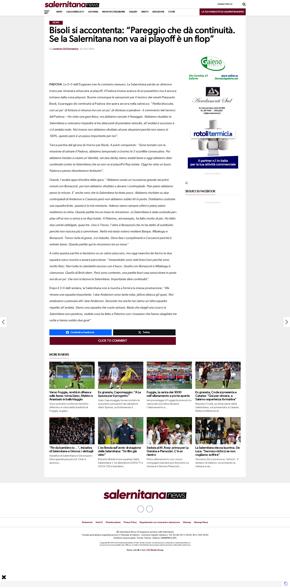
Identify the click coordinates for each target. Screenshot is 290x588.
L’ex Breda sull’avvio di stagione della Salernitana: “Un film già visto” (119, 451)
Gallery (133, 12)
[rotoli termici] (213, 168)
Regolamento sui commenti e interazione (160, 522)
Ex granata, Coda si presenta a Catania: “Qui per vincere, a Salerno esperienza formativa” (215, 396)
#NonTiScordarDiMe (113, 12)
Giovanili (93, 12)
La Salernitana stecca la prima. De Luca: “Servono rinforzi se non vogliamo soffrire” (217, 451)
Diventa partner (113, 522)
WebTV (145, 12)
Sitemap (187, 522)
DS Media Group (155, 550)
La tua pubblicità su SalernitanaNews (223, 12)
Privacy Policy (130, 522)
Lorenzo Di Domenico (66, 49)
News (59, 12)
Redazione (158, 12)
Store (171, 12)
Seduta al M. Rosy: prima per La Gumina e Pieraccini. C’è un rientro (168, 451)
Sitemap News (201, 522)
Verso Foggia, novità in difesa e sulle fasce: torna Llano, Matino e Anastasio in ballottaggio (71, 396)
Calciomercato (75, 12)
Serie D (99, 522)
